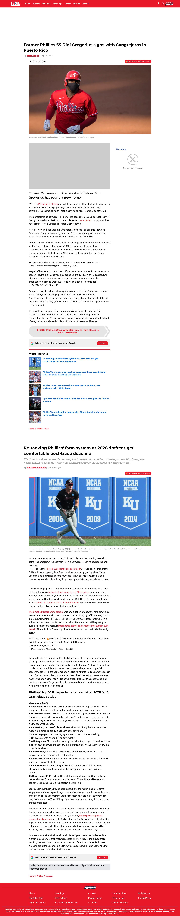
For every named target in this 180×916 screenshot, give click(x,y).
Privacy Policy (95, 898)
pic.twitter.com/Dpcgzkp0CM (43, 645)
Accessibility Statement (66, 902)
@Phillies (53, 638)
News (27, 4)
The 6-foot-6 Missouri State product (46, 612)
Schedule (46, 4)
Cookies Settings (120, 902)
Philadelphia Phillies (48, 204)
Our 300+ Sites (119, 893)
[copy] (44, 61)
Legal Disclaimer (37, 902)
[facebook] (158, 3)
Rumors (36, 4)
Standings (57, 4)
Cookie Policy (144, 898)
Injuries (76, 4)
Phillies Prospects (45, 876)
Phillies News (43, 429)
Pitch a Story (61, 898)
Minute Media (15, 909)
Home (31, 429)
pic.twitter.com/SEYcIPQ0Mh (85, 262)
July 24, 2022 (73, 265)
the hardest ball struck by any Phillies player (69, 592)
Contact (92, 893)
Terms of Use (118, 898)
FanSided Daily (36, 898)
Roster (68, 4)
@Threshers (79, 642)
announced (85, 220)
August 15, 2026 (66, 649)
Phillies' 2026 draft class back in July (63, 569)
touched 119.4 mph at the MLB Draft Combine (56, 602)
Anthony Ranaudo (36, 467)
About (32, 893)
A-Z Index (93, 902)
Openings (59, 893)
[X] (163, 3)
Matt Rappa (33, 56)
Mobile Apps (144, 893)
